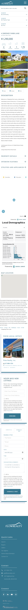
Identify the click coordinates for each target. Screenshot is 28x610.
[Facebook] (3, 594)
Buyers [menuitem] (3, 545)
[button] (25, 8)
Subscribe (12, 416)
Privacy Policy (10, 410)
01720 (22, 327)
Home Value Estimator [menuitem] (8, 553)
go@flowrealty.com (9, 573)
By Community (5, 14)
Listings (6, 327)
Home (1, 327)
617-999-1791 (8, 363)
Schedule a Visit (19, 430)
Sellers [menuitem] (3, 548)
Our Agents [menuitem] (4, 550)
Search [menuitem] (3, 542)
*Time (5, 456)
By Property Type (5, 20)
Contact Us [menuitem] (4, 556)
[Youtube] (11, 594)
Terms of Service (18, 497)
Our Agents (12, 367)
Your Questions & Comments (11, 462)
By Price (3, 25)
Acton (18, 327)
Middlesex (13, 327)
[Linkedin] (7, 594)
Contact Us (6, 367)
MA (9, 327)
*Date (5, 449)
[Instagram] (16, 594)
